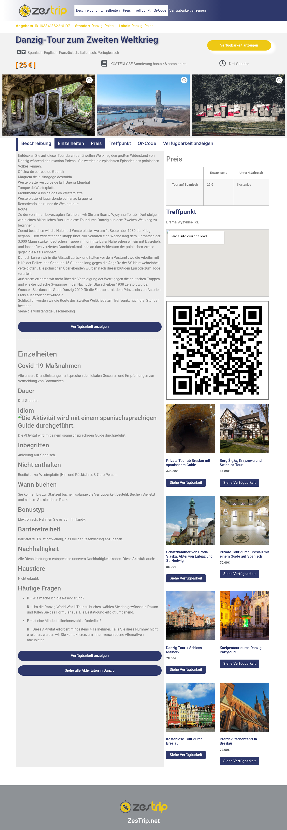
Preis (127, 10)
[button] (5, 105)
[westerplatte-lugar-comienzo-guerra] (238, 105)
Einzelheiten (110, 10)
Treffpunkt (142, 10)
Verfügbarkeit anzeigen (187, 10)
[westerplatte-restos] (48, 105)
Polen (109, 26)
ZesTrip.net (144, 820)
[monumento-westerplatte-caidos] (143, 105)
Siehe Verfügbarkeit (186, 482)
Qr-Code (160, 10)
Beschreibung (87, 10)
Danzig (96, 26)
